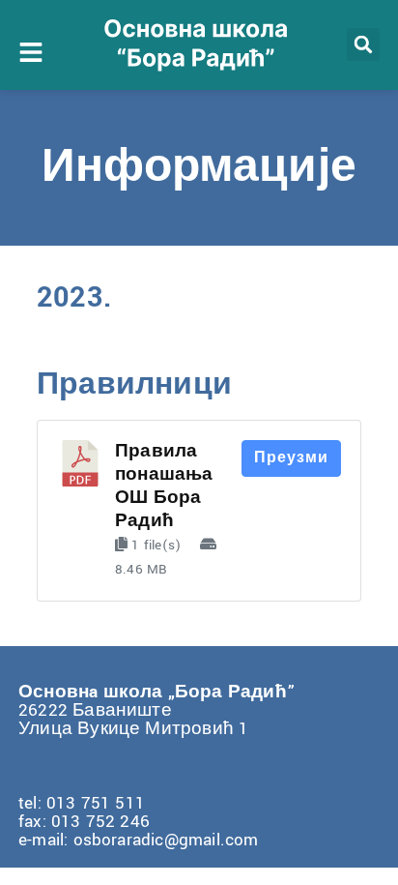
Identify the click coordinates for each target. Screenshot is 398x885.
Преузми (291, 458)
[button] (363, 44)
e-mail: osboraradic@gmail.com (138, 840)
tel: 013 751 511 (81, 803)
